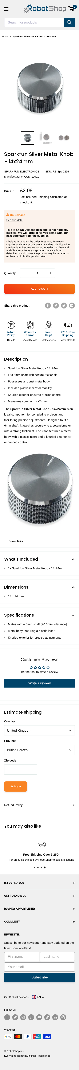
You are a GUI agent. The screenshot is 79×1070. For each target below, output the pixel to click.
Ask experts (49, 340)
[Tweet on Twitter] (64, 305)
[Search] (69, 22)
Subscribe (39, 977)
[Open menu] (6, 9)
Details (11, 340)
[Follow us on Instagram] (23, 1017)
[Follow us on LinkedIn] (55, 1017)
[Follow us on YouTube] (39, 1017)
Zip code (10, 760)
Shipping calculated (50, 197)
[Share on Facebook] (48, 305)
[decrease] (24, 273)
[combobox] (34, 22)
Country (9, 721)
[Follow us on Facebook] (7, 1017)
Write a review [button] (39, 683)
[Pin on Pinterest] (56, 305)
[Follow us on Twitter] (15, 1017)
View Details (30, 340)
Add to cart (39, 288)
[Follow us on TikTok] (47, 1017)
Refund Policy (13, 805)
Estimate (16, 786)
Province (10, 740)
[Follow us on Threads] (63, 1017)
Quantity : (10, 273)
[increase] (50, 273)
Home (5, 36)
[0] (71, 8)
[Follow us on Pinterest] (31, 1017)
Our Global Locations (16, 997)
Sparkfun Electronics (21, 171)
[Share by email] (72, 305)
